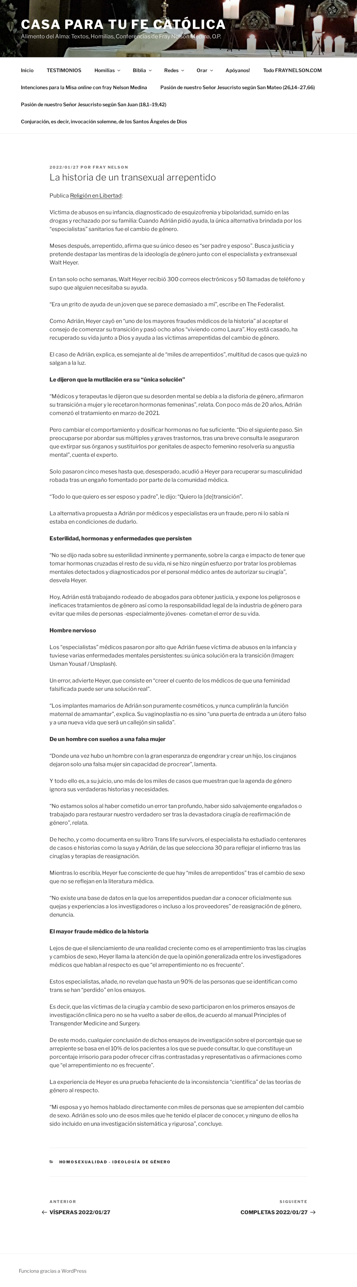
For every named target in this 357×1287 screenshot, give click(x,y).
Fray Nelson (110, 167)
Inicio (27, 70)
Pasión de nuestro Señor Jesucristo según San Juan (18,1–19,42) (93, 104)
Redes (171, 70)
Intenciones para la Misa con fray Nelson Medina (84, 87)
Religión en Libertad (96, 195)
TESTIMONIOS (64, 70)
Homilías (104, 70)
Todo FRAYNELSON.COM (292, 70)
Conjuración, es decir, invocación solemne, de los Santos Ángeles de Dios (104, 121)
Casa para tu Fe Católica (124, 24)
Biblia (139, 70)
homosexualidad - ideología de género (115, 1161)
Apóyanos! (238, 70)
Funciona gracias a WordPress (52, 1271)
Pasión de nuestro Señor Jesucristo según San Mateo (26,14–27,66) (237, 87)
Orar (202, 70)
